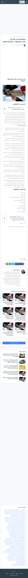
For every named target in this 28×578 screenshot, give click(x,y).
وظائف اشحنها (21, 554)
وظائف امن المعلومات (20, 557)
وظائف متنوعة (8, 518)
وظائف (16, 36)
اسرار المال (13, 520)
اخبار (10, 523)
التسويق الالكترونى (20, 546)
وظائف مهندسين (21, 562)
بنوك (18, 520)
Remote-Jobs (21, 538)
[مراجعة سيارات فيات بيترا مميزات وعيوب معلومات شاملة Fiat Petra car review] (22, 355)
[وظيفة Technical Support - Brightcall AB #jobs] (20, 297)
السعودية (13, 546)
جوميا (23, 551)
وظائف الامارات (16, 510)
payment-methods (8, 541)
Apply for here (22, 223)
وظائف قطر (13, 536)
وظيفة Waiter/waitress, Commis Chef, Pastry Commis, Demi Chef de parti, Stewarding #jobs (20, 318)
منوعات (23, 515)
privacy (6, 573)
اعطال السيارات (9, 544)
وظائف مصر (22, 513)
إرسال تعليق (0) (14, 343)
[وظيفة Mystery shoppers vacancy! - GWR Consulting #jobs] (22, 379)
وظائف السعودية (8, 513)
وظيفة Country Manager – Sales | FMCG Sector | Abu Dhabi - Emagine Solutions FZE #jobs (16, 218)
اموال (7, 520)
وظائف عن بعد (21, 536)
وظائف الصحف (21, 533)
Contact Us (12, 573)
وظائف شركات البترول (20, 559)
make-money (16, 523)
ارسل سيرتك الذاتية (14, 575)
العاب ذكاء (14, 549)
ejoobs (14, 571)
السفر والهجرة (21, 549)
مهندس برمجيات (21, 531)
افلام (15, 518)
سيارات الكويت (14, 528)
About (17, 573)
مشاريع (22, 523)
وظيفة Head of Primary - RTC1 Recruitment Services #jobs (8, 303)
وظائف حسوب (10, 557)
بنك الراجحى (22, 528)
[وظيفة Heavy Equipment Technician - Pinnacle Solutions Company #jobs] (8, 326)
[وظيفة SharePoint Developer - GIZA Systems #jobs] (8, 311)
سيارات (15, 513)
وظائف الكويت (8, 510)
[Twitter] (13, 264)
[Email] (7, 264)
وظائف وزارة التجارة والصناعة (18, 564)
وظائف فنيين (10, 559)
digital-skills (8, 538)
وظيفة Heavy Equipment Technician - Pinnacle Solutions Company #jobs (8, 333)
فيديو (14, 551)
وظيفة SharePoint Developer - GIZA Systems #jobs (9, 317)
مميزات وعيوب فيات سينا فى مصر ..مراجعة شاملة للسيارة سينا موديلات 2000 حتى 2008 (10, 361)
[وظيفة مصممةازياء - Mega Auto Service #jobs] (20, 326)
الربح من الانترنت (21, 518)
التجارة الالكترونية (15, 515)
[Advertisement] (14, 19)
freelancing (22, 541)
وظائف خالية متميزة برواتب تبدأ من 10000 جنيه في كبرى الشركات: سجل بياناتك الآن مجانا (10, 367)
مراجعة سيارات (7, 551)
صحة (19, 551)
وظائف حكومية (13, 533)
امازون (23, 520)
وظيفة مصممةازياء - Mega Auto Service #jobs (20, 332)
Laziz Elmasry (16, 270)
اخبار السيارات (17, 544)
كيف (8, 528)
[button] (26, 2)
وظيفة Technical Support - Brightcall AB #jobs (20, 303)
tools (23, 544)
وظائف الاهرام (12, 531)
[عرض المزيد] (4, 264)
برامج (8, 549)
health (16, 541)
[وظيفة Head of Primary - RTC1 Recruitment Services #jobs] (8, 297)
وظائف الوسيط (13, 554)
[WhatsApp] (10, 264)
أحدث (25, 347)
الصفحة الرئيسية (22, 36)
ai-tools (15, 538)
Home (21, 573)
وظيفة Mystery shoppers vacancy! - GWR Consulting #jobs (10, 378)
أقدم (3, 347)
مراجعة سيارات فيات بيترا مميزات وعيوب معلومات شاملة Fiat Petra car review (10, 355)
